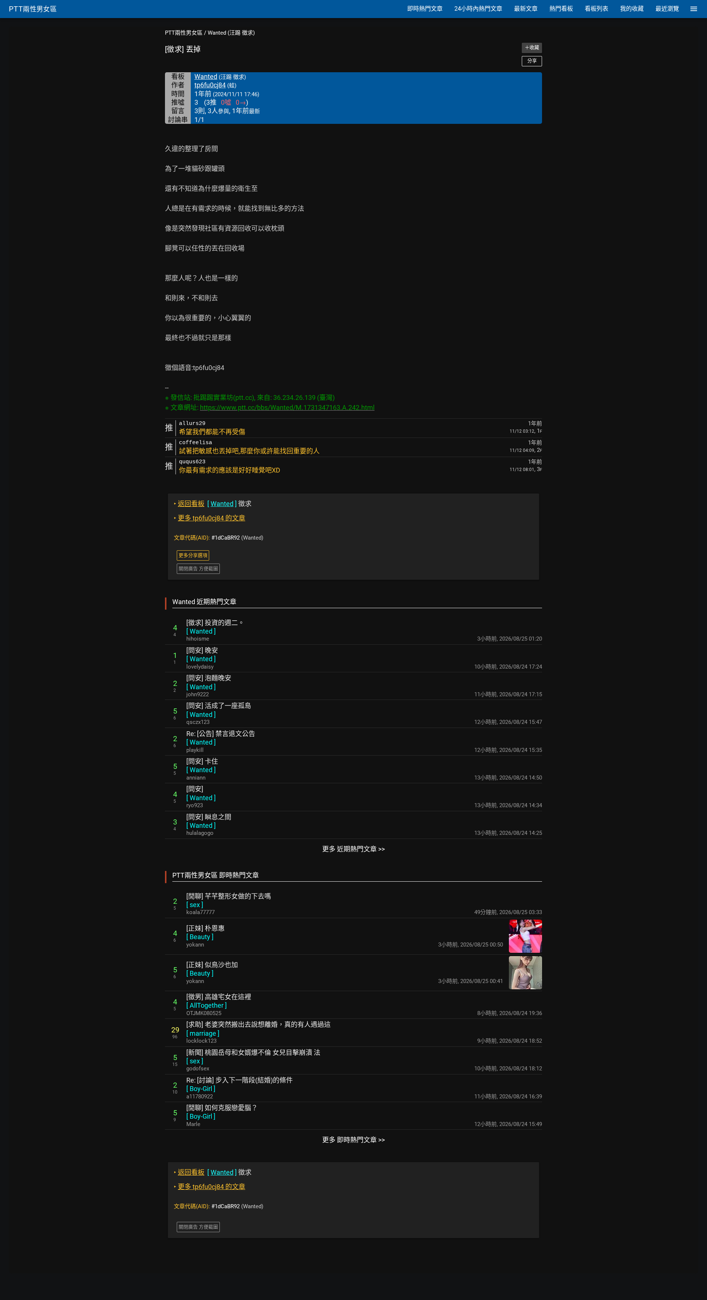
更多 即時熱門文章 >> (353, 1140)
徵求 (213, 504)
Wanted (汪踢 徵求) (231, 32)
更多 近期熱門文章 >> (353, 849)
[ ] (201, 631)
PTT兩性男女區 (184, 32)
